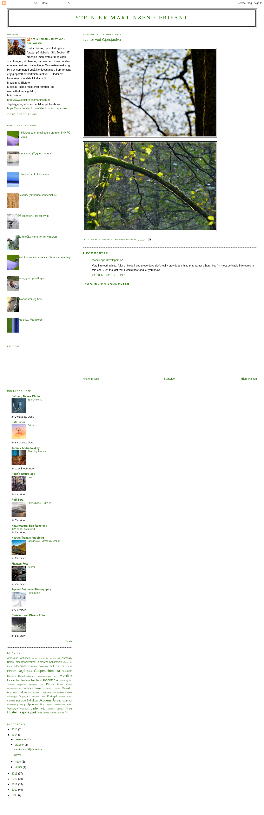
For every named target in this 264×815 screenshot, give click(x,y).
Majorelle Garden (51, 688)
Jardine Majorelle (16, 685)
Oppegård (24, 696)
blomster (43, 661)
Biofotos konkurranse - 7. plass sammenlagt (44, 257)
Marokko (67, 688)
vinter (35, 708)
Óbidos (68, 693)
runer (69, 696)
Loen (38, 688)
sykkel (50, 705)
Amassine (12, 658)
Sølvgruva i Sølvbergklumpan (43, 541)
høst (39, 680)
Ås (66, 712)
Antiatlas (25, 658)
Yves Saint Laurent (47, 713)
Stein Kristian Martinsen (48, 39)
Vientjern (24, 709)
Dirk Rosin (18, 422)
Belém (10, 662)
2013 (15, 773)
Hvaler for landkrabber (21, 680)
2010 (15, 789)
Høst (30, 477)
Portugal (52, 696)
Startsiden (170, 378)
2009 (15, 795)
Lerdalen (28, 688)
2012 (15, 779)
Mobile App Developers (105, 260)
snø (59, 700)
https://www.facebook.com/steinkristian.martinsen (37, 108)
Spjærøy (32, 704)
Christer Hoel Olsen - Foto (28, 615)
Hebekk (11, 676)
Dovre (17, 754)
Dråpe (30, 425)
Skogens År (47, 700)
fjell (52, 666)
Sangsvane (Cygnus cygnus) (35, 153)
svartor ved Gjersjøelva (28, 749)
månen (36, 693)
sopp (23, 704)
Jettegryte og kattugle (31, 278)
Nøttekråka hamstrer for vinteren (37, 236)
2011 (15, 784)
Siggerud (20, 700)
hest (55, 676)
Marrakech (13, 692)
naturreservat (48, 692)
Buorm (31, 567)
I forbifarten (33, 592)
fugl (21, 670)
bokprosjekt (55, 662)
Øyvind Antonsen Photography (31, 589)
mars (18, 761)
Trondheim (60, 705)
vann (69, 704)
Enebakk (32, 666)
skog (35, 700)
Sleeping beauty (36, 451)
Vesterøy (12, 708)
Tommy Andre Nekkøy (26, 448)
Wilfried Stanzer (56, 709)
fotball (69, 666)
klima (60, 684)
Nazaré (60, 693)
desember (21, 739)
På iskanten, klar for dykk (33, 215)
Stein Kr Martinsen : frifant (132, 17)
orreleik (35, 696)
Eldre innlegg (249, 378)
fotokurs (11, 671)
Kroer (69, 684)
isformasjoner (66, 680)
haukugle (67, 671)
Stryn (42, 704)
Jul (41, 685)
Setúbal (11, 701)
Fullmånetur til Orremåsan (33, 174)
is (57, 680)
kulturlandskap (14, 688)
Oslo (43, 696)
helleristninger (44, 676)
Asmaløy (66, 658)
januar (19, 767)
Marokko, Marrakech (30, 319)
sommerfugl (12, 705)
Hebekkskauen (26, 676)
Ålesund (60, 713)
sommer (67, 700)
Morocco (26, 692)
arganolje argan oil (49, 658)
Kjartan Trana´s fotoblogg (28, 537)
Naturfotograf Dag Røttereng (29, 525)
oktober (20, 744)
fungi (30, 671)
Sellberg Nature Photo (26, 396)
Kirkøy (50, 684)
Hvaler (65, 675)
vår (43, 708)
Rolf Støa (17, 499)
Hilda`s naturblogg (23, 473)
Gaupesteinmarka (47, 671)
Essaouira (43, 666)
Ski (29, 700)
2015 (15, 729)
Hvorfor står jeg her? (30, 299)
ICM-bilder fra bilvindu (24, 529)
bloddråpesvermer (26, 662)
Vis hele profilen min (22, 114)
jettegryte (33, 685)
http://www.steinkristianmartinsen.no (28, 99)
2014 (15, 734)
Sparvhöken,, (34, 399)
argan (35, 658)
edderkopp (20, 666)
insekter (49, 680)
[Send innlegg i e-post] (149, 239)
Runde (62, 696)
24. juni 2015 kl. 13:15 (110, 275)
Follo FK (60, 666)
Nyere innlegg (91, 378)
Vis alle (68, 641)
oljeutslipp (12, 696)
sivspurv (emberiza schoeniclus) (37, 195)
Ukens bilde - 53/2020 (39, 503)
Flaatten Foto (20, 563)
